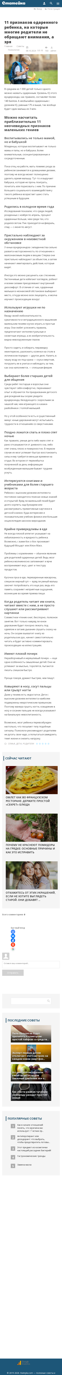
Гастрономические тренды (31, 1156)
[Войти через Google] (13, 949)
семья (11, 743)
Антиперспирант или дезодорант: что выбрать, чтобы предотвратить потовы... (33, 1139)
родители (28, 743)
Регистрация (53, 8)
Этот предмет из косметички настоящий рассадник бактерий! (34, 1149)
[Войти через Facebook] (13, 940)
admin (53, 50)
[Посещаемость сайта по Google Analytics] (23, 1364)
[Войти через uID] (13, 932)
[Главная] (13, 3)
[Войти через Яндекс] (13, 945)
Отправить (13, 972)
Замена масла (24, 1164)
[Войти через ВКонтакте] (13, 936)
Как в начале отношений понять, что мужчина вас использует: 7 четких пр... (30, 1127)
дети (19, 743)
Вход (39, 8)
